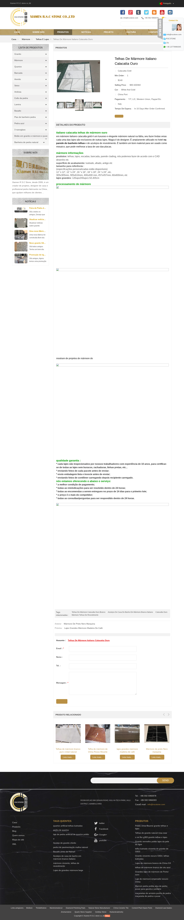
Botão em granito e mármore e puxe (30, 136)
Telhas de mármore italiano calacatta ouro (89, 640)
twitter (102, 823)
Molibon (29, 908)
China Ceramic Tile (121, 908)
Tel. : (58, 666)
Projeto (108, 32)
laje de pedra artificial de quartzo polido (71, 834)
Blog (14, 831)
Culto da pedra (21, 98)
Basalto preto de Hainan (64, 852)
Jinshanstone (66, 912)
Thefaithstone (41, 908)
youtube (103, 840)
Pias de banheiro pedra (25, 117)
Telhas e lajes (42, 39)
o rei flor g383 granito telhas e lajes (151, 837)
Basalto (17, 111)
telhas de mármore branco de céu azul (152, 867)
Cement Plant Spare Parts (142, 908)
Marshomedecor (56, 908)
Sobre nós (38, 32)
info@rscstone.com (130, 18)
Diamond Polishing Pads (75, 908)
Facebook (103, 829)
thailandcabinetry (116, 912)
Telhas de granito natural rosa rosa (151, 833)
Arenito (17, 79)
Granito (17, 54)
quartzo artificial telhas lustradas (68, 826)
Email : (60, 648)
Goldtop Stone (100, 912)
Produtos (63, 32)
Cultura (131, 32)
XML (14, 844)
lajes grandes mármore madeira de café (83, 628)
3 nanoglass (19, 130)
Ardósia (17, 92)
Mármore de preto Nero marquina (79, 624)
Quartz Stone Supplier (83, 912)
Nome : (59, 657)
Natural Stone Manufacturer (99, 908)
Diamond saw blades (163, 908)
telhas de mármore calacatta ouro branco (88, 612)
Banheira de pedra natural (26, 142)
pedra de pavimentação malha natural (70, 847)
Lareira (17, 104)
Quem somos (18, 835)
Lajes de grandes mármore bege (68, 870)
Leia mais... (68, 757)
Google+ (103, 834)
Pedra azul (19, 123)
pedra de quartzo (61, 830)
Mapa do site (18, 839)
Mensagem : (62, 683)
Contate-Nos (156, 32)
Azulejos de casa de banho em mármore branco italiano (130, 612)
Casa (17, 32)
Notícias (86, 32)
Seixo (16, 85)
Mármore (26, 39)
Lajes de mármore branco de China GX (153, 863)
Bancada (18, 73)
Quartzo (18, 66)
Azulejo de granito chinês (64, 843)
